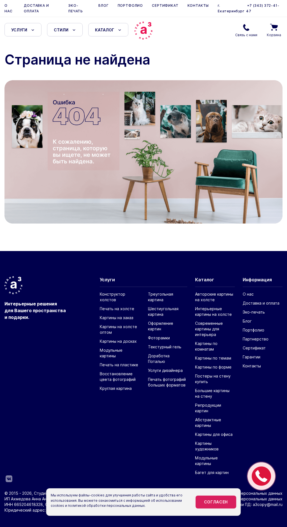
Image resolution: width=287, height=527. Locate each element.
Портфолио (130, 5)
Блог (103, 5)
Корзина (274, 35)
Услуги (19, 29)
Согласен (216, 502)
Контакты (198, 5)
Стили (61, 29)
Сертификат (165, 5)
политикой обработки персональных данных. (106, 505)
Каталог (104, 29)
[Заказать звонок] (261, 476)
